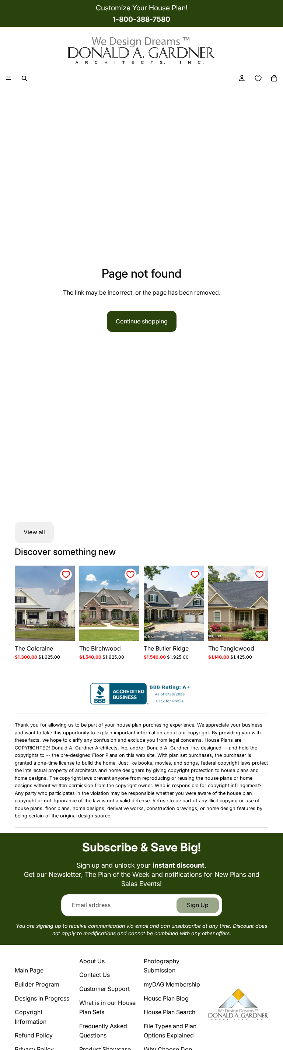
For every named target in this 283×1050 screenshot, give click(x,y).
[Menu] (8, 78)
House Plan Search (169, 1012)
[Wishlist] (258, 78)
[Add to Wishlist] (66, 574)
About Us (92, 961)
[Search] (24, 78)
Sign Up (198, 905)
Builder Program (37, 984)
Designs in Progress (42, 998)
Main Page (29, 970)
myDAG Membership (172, 984)
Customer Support (104, 988)
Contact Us (94, 974)
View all (34, 532)
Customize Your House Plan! (142, 7)
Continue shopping (142, 321)
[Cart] (274, 78)
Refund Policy (34, 1035)
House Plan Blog (166, 998)
